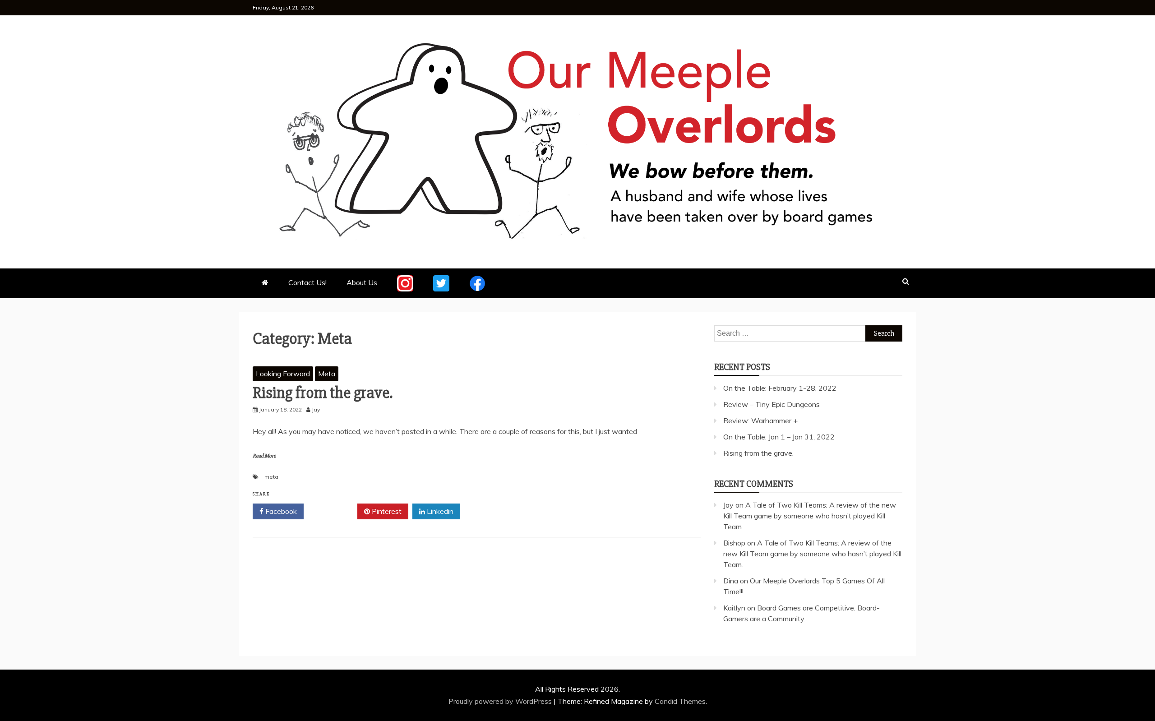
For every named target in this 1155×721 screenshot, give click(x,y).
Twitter (333, 511)
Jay (728, 504)
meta (271, 476)
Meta (326, 373)
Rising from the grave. (323, 393)
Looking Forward (283, 373)
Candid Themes (680, 701)
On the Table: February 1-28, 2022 (779, 388)
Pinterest (386, 511)
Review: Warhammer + (760, 420)
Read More (264, 456)
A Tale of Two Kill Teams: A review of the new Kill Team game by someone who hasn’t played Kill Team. (809, 515)
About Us (361, 282)
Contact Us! (307, 282)
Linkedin (439, 511)
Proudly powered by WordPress (501, 701)
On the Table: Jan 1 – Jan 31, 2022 (779, 436)
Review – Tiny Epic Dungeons (771, 404)
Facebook (280, 511)
